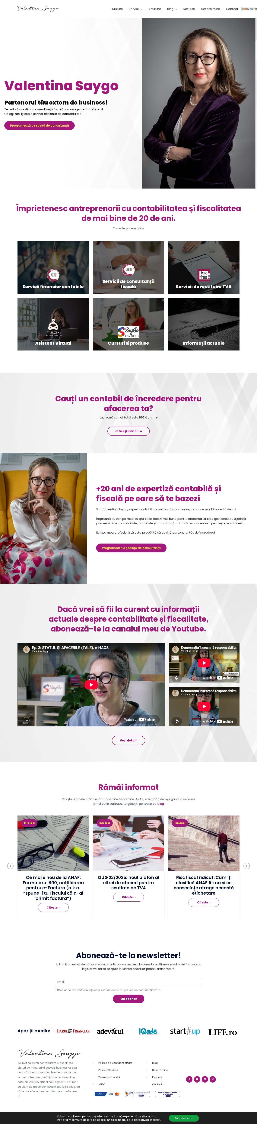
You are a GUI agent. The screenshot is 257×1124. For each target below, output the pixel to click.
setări (156, 1120)
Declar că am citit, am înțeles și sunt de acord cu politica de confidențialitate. (109, 990)
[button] (136, 9)
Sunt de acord (184, 1118)
